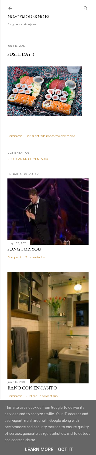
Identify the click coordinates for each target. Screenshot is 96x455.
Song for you (24, 249)
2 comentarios (35, 257)
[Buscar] (86, 7)
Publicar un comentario (27, 159)
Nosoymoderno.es (28, 16)
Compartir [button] (14, 136)
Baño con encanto (32, 388)
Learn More (39, 449)
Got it (65, 449)
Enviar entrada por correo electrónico (50, 136)
